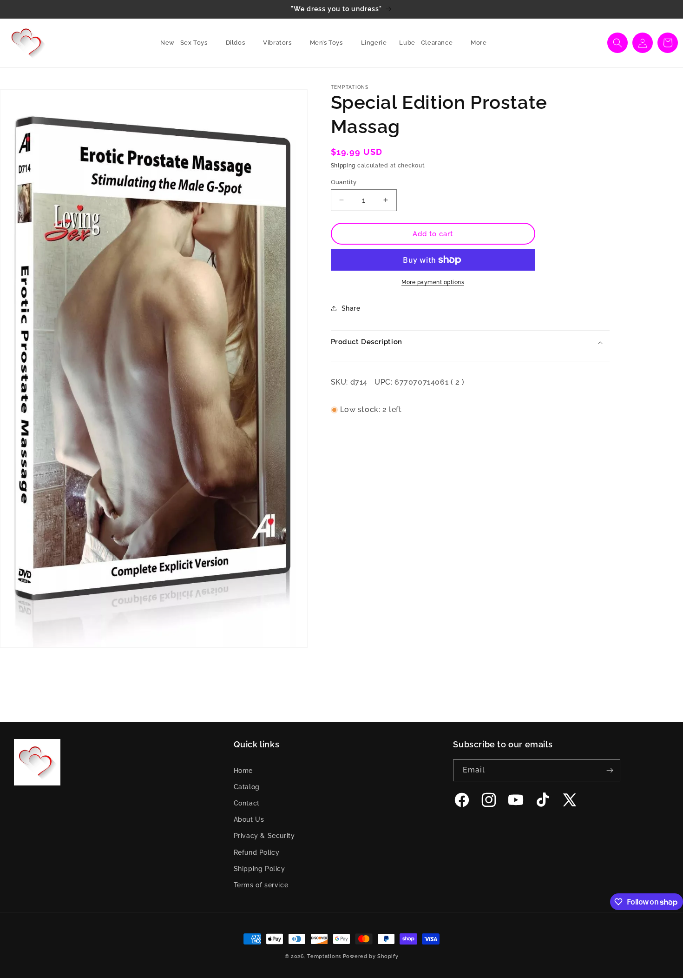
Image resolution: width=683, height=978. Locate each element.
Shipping (343, 165)
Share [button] (351, 308)
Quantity (344, 181)
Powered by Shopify (371, 956)
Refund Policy (257, 852)
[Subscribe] (609, 770)
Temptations (324, 956)
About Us (249, 819)
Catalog (247, 787)
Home (243, 770)
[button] (197, 43)
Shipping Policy (259, 868)
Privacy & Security (264, 836)
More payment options (432, 282)
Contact (247, 803)
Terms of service (261, 885)
